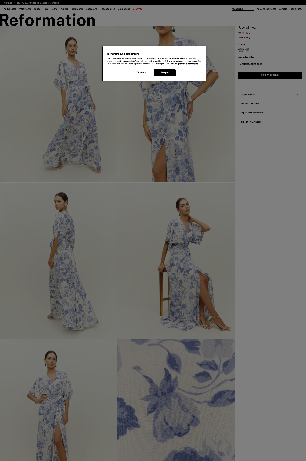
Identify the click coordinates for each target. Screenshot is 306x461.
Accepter (165, 73)
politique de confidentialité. (189, 64)
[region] (154, 63)
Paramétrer (141, 72)
